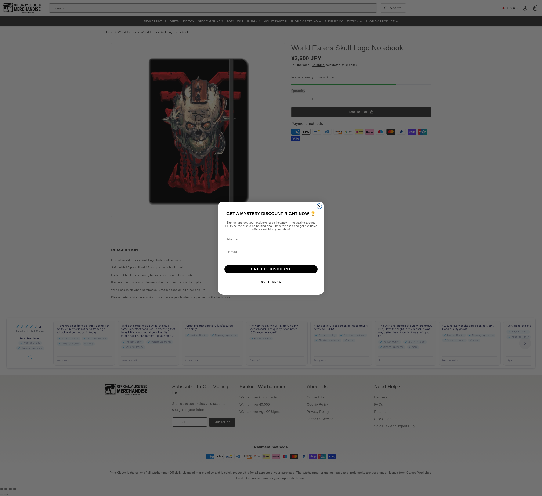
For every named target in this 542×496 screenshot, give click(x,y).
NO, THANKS (271, 281)
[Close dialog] (319, 206)
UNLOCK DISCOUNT (271, 269)
